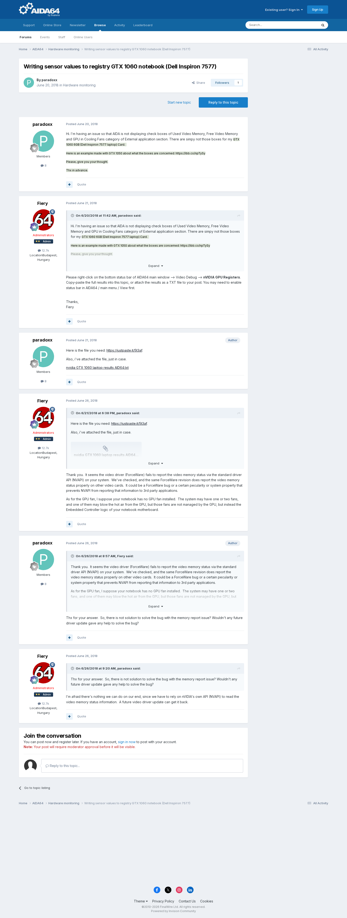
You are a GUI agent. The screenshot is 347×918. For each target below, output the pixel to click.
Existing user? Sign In (283, 10)
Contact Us (187, 901)
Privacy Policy (163, 901)
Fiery (42, 203)
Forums (26, 37)
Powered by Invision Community (173, 911)
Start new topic (179, 102)
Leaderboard (142, 25)
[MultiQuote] (69, 184)
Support (29, 25)
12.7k (45, 250)
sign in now (126, 742)
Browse (100, 25)
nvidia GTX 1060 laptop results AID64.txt (97, 368)
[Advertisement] (290, 90)
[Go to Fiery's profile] (43, 220)
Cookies (206, 901)
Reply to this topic (223, 102)
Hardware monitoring (79, 85)
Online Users (83, 37)
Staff (61, 37)
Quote (81, 184)
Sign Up (317, 9)
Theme (140, 901)
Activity (119, 25)
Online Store (52, 25)
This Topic (303, 25)
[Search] (323, 25)
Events (45, 37)
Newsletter (78, 25)
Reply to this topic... (64, 766)
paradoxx (49, 80)
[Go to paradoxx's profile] (29, 82)
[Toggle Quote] (73, 215)
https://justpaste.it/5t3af (124, 350)
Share (200, 82)
